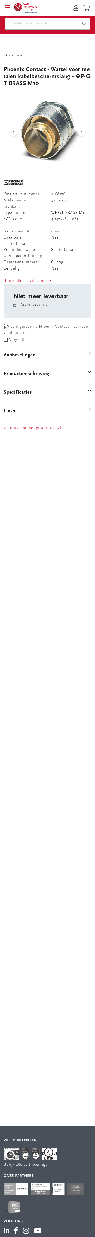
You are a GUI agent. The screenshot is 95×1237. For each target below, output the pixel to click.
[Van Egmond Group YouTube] (38, 1231)
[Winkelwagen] (87, 7)
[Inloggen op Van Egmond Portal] (75, 7)
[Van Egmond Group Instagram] (26, 1231)
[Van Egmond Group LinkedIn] (7, 1231)
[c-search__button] (84, 24)
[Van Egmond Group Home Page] (25, 7)
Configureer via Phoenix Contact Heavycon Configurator (46, 330)
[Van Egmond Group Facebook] (16, 1231)
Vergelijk (17, 340)
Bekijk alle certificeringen (27, 1165)
